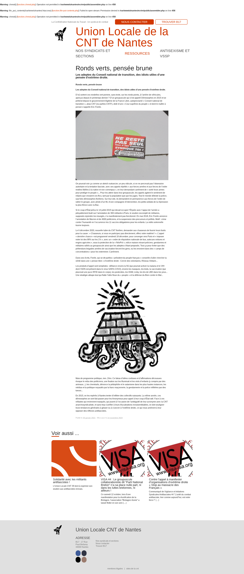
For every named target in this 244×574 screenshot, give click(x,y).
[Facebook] (78, 553)
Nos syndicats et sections (107, 541)
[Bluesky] (78, 560)
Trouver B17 (171, 22)
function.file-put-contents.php (65, 11)
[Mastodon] (84, 553)
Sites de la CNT (132, 569)
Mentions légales (115, 569)
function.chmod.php (26, 4)
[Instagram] (84, 560)
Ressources (137, 53)
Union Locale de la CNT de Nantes (122, 37)
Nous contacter (134, 22)
